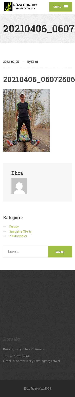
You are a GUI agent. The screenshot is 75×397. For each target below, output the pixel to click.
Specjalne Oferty (20, 231)
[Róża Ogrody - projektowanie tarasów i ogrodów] (20, 6)
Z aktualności (18, 236)
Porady (14, 226)
